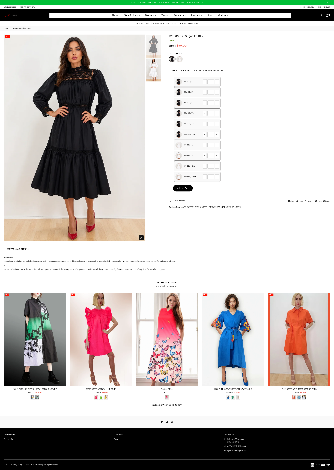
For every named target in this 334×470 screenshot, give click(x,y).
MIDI (222, 207)
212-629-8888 (11, 7)
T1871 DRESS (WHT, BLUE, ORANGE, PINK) (299, 389)
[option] (74, 138)
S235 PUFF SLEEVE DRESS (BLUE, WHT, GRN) (233, 389)
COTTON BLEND (194, 207)
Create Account (314, 7)
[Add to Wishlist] (63, 304)
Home (115, 15)
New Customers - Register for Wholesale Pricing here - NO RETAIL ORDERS (167, 2)
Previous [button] (7, 138)
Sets (210, 15)
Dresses (150, 15)
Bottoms (196, 15)
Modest (222, 15)
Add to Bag (183, 188)
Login (302, 7)
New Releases (132, 15)
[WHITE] (180, 59)
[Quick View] (63, 299)
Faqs (116, 439)
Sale (7, 36)
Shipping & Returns (18, 249)
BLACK (183, 207)
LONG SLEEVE (214, 207)
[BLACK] (172, 59)
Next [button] (142, 138)
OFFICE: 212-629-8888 (236, 446)
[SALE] (35, 339)
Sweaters (179, 15)
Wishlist (326, 7)
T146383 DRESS (167, 389)
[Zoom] (141, 237)
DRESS (204, 207)
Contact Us (8, 439)
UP (233, 207)
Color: (175, 54)
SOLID (228, 207)
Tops (164, 15)
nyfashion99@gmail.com (237, 451)
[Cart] (327, 15)
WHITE (238, 207)
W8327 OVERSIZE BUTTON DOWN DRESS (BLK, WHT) (35, 389)
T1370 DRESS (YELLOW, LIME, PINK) (101, 389)
